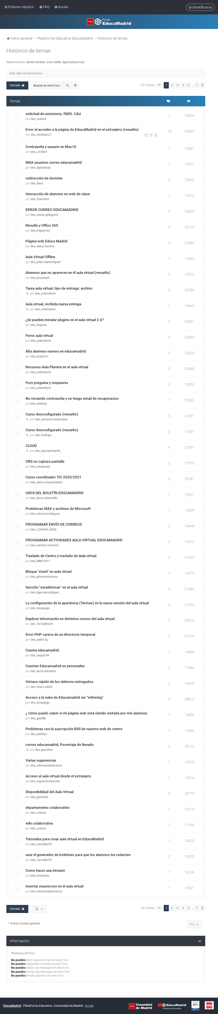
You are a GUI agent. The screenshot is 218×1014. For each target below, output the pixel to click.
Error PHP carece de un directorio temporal (60, 634)
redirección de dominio (44, 178)
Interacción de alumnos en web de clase (58, 194)
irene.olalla (54, 62)
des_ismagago (40, 608)
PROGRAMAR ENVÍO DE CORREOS (54, 524)
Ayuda (89, 1005)
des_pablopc (39, 734)
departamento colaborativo (48, 807)
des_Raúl (37, 183)
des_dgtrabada (41, 167)
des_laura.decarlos (43, 671)
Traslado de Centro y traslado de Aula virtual (61, 556)
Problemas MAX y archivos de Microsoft (58, 508)
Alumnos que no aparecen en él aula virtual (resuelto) (68, 272)
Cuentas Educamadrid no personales (55, 666)
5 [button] (188, 85)
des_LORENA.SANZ (43, 529)
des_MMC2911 (40, 561)
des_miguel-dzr (40, 230)
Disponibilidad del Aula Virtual (49, 792)
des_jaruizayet (40, 277)
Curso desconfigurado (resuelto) (52, 414)
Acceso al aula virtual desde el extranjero (58, 776)
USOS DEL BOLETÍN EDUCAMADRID (54, 493)
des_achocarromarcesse (51, 419)
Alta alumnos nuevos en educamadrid (56, 351)
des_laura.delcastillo (44, 498)
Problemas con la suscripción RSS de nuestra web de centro (74, 729)
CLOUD (31, 446)
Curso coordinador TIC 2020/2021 (54, 477)
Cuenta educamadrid (42, 650)
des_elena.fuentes (42, 246)
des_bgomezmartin (47, 450)
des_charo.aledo (41, 686)
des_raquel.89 (40, 655)
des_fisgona (39, 325)
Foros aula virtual (39, 335)
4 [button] (183, 85)
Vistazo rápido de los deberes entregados (59, 682)
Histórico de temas (28, 51)
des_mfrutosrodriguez (45, 513)
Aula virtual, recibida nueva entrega (53, 304)
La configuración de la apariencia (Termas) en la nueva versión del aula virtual (87, 603)
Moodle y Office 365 (42, 225)
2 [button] (172, 85)
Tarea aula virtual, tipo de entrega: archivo (59, 288)
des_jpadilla (38, 718)
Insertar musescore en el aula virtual (54, 886)
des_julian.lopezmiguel (45, 262)
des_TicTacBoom (42, 624)
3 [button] (177, 85)
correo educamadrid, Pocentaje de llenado (60, 744)
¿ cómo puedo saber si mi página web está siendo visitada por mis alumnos (86, 713)
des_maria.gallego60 (44, 214)
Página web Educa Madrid (46, 241)
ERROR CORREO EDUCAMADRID (52, 210)
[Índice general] (109, 21)
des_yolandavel (45, 293)
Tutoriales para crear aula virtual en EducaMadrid (65, 839)
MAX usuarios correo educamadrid (54, 162)
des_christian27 (41, 134)
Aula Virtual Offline (40, 257)
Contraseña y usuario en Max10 (51, 147)
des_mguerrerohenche (45, 781)
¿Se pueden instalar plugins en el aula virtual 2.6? (65, 320)
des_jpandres (44, 749)
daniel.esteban (35, 62)
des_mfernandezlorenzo (46, 765)
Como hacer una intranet (45, 870)
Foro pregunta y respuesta (47, 383)
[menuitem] (45, 7)
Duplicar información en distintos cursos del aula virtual (70, 619)
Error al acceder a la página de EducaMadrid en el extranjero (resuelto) (82, 129)
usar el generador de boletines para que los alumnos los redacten (78, 855)
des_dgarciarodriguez (45, 592)
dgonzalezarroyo (73, 62)
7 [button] (196, 85)
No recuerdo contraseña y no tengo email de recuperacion (72, 398)
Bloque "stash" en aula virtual (49, 571)
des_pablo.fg (39, 639)
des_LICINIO (39, 152)
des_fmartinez (40, 199)
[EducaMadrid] (172, 1006)
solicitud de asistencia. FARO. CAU (53, 114)
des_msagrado (40, 466)
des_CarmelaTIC (41, 844)
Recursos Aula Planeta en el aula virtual (57, 367)
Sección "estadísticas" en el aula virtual (57, 587)
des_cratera (38, 119)
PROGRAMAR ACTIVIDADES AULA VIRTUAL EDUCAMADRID (74, 540)
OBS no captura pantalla (45, 461)
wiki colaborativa (39, 823)
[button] (159, 85)
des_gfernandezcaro (44, 576)
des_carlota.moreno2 (45, 545)
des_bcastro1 (40, 356)
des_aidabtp (39, 403)
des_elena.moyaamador (46, 482)
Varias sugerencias (41, 760)
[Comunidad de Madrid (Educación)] (140, 1006)
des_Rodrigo (43, 435)
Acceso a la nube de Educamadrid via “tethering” (65, 697)
